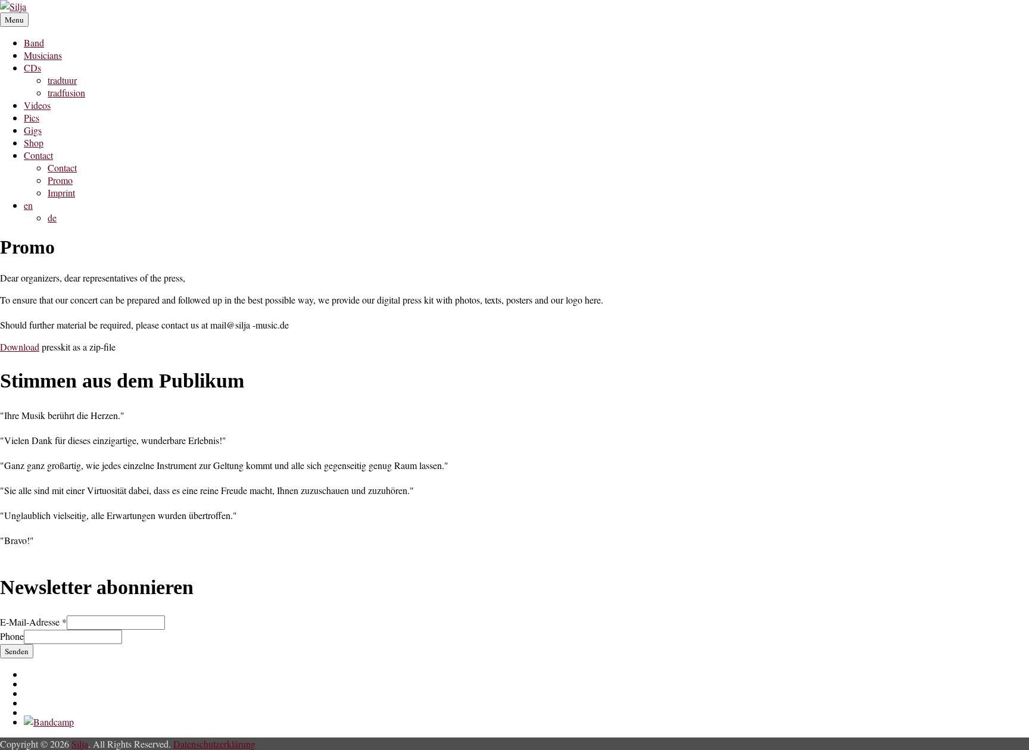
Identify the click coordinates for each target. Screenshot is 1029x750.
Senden (17, 651)
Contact (38, 155)
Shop (33, 142)
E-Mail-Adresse (33, 621)
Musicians (43, 55)
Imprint (61, 192)
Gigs (33, 130)
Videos (37, 105)
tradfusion (66, 92)
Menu (14, 19)
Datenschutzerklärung (214, 744)
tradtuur (62, 80)
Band (34, 42)
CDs (32, 67)
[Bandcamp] (49, 721)
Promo (60, 180)
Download (19, 346)
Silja (79, 744)
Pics (31, 117)
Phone (12, 636)
